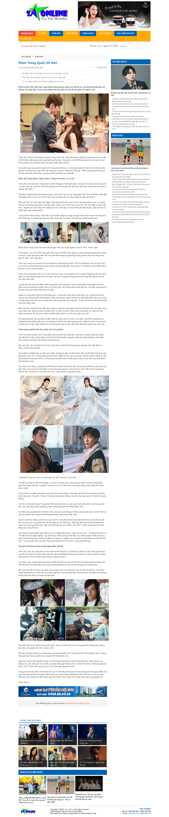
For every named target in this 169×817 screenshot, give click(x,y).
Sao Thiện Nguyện (125, 33)
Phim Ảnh (56, 33)
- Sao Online (69, 809)
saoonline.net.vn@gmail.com (78, 703)
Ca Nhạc (42, 33)
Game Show (87, 33)
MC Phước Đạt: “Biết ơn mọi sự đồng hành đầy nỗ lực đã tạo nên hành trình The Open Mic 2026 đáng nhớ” (130, 106)
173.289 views (102, 67)
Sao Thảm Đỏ (105, 33)
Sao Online (145, 809)
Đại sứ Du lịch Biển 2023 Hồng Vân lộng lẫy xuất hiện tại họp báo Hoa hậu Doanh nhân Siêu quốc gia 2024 (131, 197)
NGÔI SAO (27, 33)
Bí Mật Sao (26, 39)
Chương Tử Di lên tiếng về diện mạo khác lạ (128, 116)
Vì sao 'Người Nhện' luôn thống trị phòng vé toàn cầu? (43, 81)
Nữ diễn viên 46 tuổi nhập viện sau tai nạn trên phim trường (45, 73)
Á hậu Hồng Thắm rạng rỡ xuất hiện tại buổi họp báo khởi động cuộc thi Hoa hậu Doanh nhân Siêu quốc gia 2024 (131, 214)
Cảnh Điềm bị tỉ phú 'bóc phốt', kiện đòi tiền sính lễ (130, 119)
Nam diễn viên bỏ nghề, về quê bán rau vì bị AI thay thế (43, 77)
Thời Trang (71, 33)
